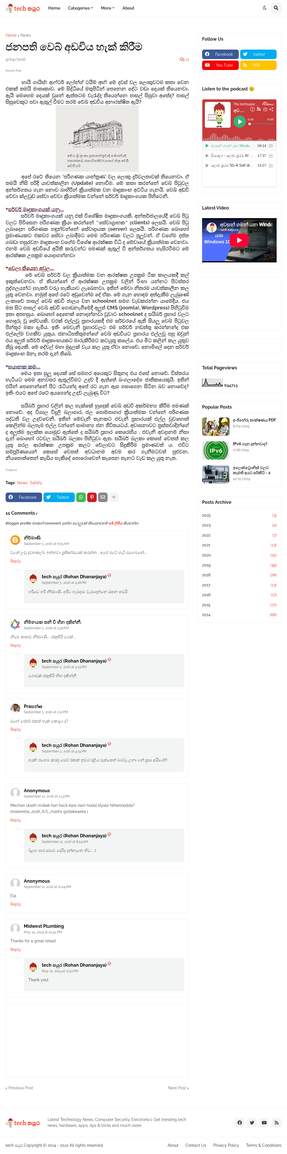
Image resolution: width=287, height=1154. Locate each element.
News (25, 35)
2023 (239, 525)
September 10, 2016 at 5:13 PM (47, 796)
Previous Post (20, 1088)
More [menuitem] (106, 8)
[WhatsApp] (81, 497)
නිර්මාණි (32, 537)
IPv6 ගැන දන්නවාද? (250, 444)
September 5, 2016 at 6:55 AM (46, 544)
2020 (239, 555)
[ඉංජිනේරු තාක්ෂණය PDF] (216, 427)
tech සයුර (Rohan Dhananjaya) (74, 576)
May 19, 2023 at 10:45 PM (43, 932)
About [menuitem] (128, 8)
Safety (36, 483)
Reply (15, 561)
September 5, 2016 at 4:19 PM (64, 667)
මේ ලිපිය (115, 523)
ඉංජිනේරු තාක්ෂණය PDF (254, 420)
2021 (239, 545)
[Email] (103, 497)
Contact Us (196, 1145)
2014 (239, 614)
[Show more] (114, 497)
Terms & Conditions (263, 1145)
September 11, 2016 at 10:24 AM (47, 887)
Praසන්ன (33, 706)
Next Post (177, 1088)
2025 (239, 515)
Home (11, 35)
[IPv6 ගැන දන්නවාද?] (216, 450)
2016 (239, 595)
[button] (264, 8)
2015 (239, 605)
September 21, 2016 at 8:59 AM (65, 842)
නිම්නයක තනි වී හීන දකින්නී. (53, 622)
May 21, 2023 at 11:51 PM (60, 971)
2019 (239, 565)
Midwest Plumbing (44, 926)
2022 (239, 535)
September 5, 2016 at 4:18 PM (64, 583)
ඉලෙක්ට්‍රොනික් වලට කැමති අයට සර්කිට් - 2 (251, 470)
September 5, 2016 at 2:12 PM (46, 712)
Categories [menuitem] (79, 8)
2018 (239, 575)
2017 (239, 585)
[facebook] (239, 1122)
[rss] (276, 1122)
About (173, 1145)
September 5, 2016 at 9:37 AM (46, 628)
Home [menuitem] (54, 8)
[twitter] (252, 1122)
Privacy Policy (226, 1145)
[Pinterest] (92, 497)
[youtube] (264, 1122)
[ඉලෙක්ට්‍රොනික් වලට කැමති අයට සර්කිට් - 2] (216, 474)
